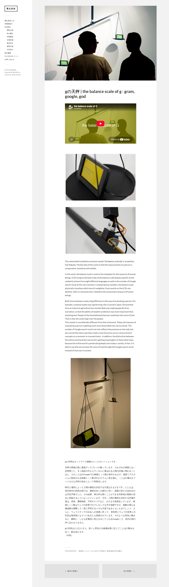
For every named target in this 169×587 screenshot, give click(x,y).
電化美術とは (9, 21)
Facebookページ (11, 56)
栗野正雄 (10, 30)
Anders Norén (16, 75)
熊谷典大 (10, 43)
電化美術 (11, 8)
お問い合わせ (9, 59)
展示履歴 (8, 53)
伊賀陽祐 (10, 37)
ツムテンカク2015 (91, 551)
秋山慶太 (10, 33)
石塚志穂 (10, 40)
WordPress (16, 72)
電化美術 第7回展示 (114, 551)
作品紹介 (8, 27)
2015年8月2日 (70, 551)
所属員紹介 (9, 24)
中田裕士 (10, 49)
